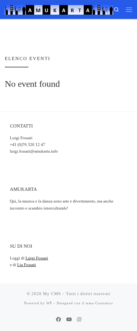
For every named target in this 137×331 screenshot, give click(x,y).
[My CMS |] (59, 9)
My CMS (52, 293)
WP (49, 303)
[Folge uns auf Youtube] (69, 319)
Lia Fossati (26, 265)
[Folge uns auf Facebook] (58, 319)
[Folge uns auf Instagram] (79, 319)
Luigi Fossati (36, 258)
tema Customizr (99, 303)
